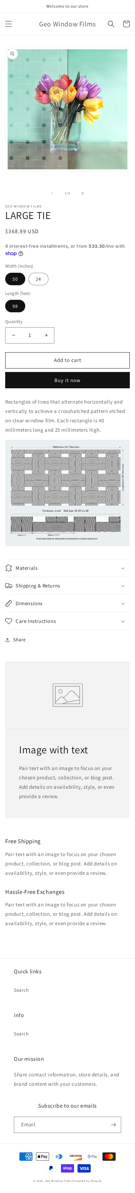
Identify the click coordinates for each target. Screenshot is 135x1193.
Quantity (13, 321)
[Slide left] (52, 193)
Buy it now (67, 380)
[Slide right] (82, 193)
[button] (8, 24)
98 (15, 306)
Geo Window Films (58, 1181)
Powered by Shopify (87, 1181)
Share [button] (19, 639)
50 (15, 279)
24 (38, 279)
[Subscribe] (113, 1125)
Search (21, 990)
